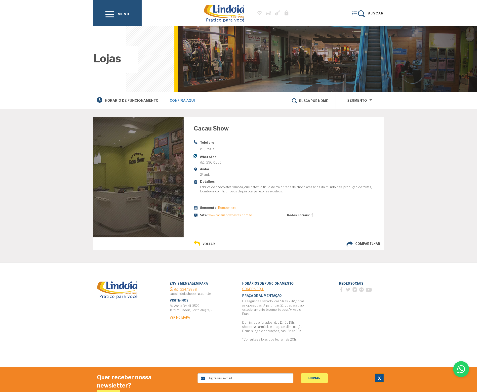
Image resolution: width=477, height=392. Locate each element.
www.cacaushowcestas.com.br (230, 215)
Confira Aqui (182, 100)
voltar (208, 244)
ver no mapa (180, 317)
